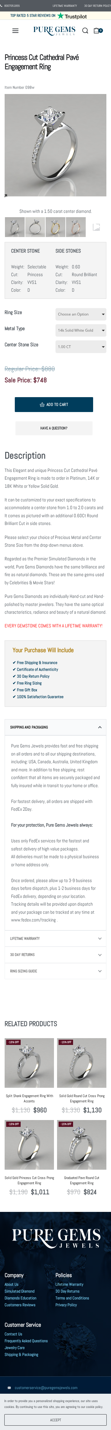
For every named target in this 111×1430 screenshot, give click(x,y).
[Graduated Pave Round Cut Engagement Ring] (81, 1145)
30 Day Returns (22, 954)
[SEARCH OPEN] (85, 30)
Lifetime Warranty (25, 938)
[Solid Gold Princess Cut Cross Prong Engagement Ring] (29, 1145)
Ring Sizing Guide (23, 971)
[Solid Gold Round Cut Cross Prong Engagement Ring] (81, 1063)
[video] (96, 227)
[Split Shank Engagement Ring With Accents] (29, 1063)
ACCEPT (55, 1420)
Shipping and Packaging (29, 727)
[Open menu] (15, 30)
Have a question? (54, 428)
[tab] (55, 727)
